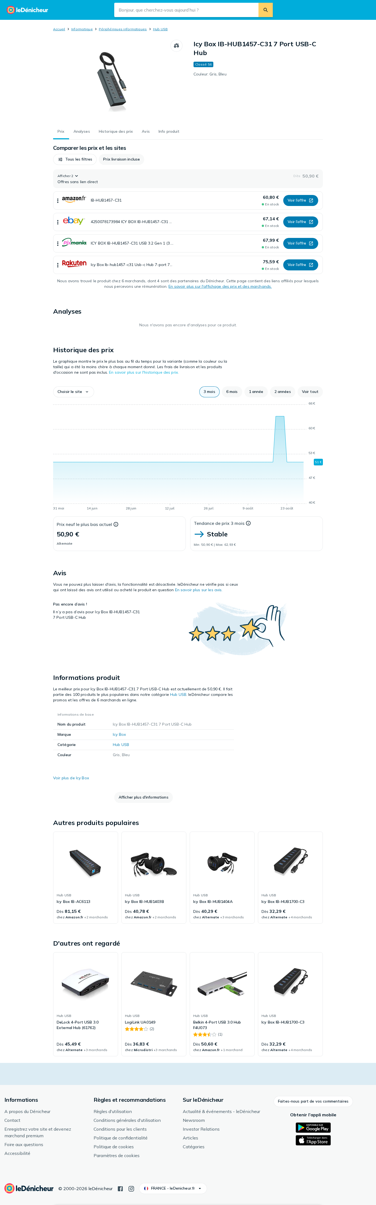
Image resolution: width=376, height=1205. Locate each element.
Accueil (59, 29)
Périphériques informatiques (123, 29)
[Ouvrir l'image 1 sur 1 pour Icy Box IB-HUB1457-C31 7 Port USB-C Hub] (111, 81)
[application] (188, 457)
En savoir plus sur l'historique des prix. (144, 372)
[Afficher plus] (57, 200)
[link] (85, 878)
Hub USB (160, 29)
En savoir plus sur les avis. (199, 589)
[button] (75, 159)
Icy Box (119, 734)
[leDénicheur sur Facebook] (120, 1188)
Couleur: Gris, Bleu (210, 74)
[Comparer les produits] (176, 46)
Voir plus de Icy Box (71, 777)
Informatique (82, 29)
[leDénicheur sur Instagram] (131, 1188)
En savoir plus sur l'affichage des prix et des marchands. (220, 286)
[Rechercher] (265, 10)
